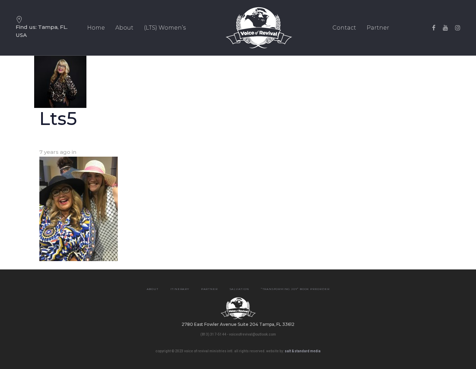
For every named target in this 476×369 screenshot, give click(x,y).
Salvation (239, 289)
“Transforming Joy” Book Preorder (295, 289)
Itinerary (179, 289)
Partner (209, 289)
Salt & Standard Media (303, 351)
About (153, 289)
